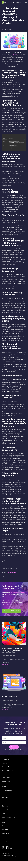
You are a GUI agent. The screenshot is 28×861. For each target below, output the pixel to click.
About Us (4, 763)
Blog (3, 826)
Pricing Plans (5, 797)
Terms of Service (6, 774)
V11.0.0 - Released (9, 697)
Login (3, 813)
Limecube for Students (8, 801)
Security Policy (6, 781)
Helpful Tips (12, 572)
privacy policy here (16, 749)
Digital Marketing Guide (8, 817)
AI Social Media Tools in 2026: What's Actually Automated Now (12, 650)
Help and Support (7, 810)
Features (4, 793)
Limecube (17, 857)
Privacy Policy (5, 777)
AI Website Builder (18, 592)
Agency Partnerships (7, 770)
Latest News (5, 833)
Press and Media (6, 767)
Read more (5, 664)
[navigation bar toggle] (25, 2)
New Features (6, 837)
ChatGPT (16, 54)
